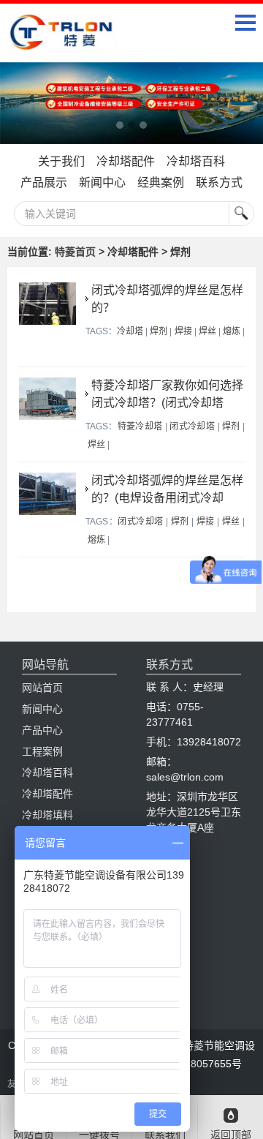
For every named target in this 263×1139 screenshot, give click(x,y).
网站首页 (42, 687)
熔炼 (231, 331)
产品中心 (42, 730)
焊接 (183, 331)
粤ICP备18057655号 (195, 1064)
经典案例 (160, 182)
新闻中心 (102, 182)
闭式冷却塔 (192, 426)
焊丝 (207, 331)
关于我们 (61, 161)
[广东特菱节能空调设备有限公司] (62, 41)
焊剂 (158, 331)
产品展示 (43, 182)
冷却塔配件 (125, 161)
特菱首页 (75, 252)
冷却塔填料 (47, 815)
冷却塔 (130, 331)
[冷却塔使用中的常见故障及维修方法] (131, 103)
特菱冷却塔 (140, 426)
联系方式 (219, 182)
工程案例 (42, 751)
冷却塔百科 (196, 161)
